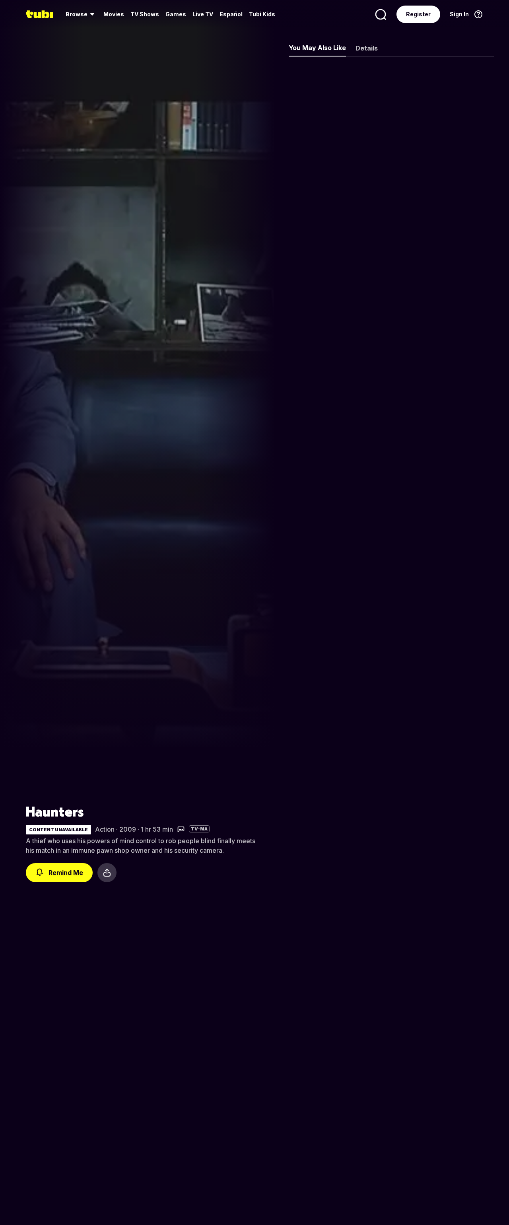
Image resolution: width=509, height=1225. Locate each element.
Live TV (202, 14)
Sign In (459, 14)
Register (418, 14)
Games (175, 14)
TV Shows (144, 14)
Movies (113, 14)
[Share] (107, 872)
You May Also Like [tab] (317, 48)
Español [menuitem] (231, 14)
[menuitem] (81, 14)
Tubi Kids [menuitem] (262, 14)
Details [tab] (367, 48)
